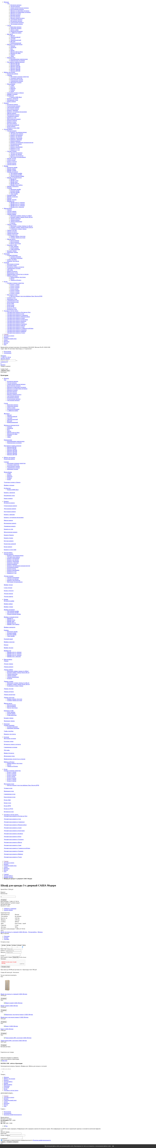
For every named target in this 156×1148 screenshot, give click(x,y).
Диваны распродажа (12, 233)
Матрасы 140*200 (15, 66)
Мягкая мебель (8, 208)
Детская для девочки (16, 154)
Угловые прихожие (15, 256)
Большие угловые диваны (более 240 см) (21, 227)
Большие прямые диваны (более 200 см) (21, 217)
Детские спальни (12, 151)
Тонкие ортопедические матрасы (19, 8)
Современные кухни (13, 300)
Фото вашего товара (6, 957)
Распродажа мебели (12, 73)
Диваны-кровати (11, 212)
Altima (12, 56)
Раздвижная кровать (16, 144)
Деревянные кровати (13, 116)
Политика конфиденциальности (13, 1114)
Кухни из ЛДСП (11, 308)
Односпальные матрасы (17, 22)
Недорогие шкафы (12, 167)
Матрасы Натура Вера (16, 51)
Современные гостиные (13, 268)
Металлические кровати (14, 119)
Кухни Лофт (10, 303)
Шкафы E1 (13, 179)
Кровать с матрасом (12, 98)
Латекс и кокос (14, 29)
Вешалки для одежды (13, 261)
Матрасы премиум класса (17, 18)
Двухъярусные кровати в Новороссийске (18, 316)
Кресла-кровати (14, 242)
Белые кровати (11, 126)
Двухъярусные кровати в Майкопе (16, 331)
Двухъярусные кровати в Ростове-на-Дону (19, 312)
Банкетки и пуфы (12, 245)
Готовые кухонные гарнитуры (15, 283)
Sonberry (12, 54)
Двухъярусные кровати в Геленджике (17, 319)
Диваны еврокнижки (16, 221)
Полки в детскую (12, 161)
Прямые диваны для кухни (17, 236)
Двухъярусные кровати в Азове (16, 327)
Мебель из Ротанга (12, 275)
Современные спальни (16, 81)
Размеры (9, 188)
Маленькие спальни (15, 82)
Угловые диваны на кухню (17, 237)
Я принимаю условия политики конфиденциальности (18, 1140)
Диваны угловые (11, 224)
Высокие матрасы (15, 15)
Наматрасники (11, 57)
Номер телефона (5, 1135)
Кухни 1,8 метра (14, 287)
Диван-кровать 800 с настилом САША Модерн (14, 1040)
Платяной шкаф (11, 195)
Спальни (9, 75)
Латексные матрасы (15, 28)
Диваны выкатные (15, 218)
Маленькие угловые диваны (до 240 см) (21, 226)
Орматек (12, 46)
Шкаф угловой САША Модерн (9, 1005)
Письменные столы (12, 100)
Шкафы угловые (11, 170)
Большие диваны (12, 251)
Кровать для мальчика (16, 135)
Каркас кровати (11, 101)
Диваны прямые (11, 214)
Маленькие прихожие (16, 258)
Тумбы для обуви (12, 259)
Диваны (9, 210)
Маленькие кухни (12, 299)
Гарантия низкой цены (10, 338)
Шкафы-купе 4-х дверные (17, 205)
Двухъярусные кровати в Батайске (16, 321)
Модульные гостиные (13, 264)
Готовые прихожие (12, 255)
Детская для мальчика (16, 152)
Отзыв (3, 955)
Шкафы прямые (11, 169)
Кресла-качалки (14, 240)
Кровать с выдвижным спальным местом (21, 142)
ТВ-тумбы (10, 270)
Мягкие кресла (11, 239)
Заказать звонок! (5, 358)
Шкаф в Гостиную (12, 271)
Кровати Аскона (11, 122)
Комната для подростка (16, 155)
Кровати (6, 103)
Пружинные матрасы (16, 21)
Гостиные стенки (12, 265)
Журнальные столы (12, 272)
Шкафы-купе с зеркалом (17, 207)
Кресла (12, 278)
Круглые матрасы (15, 16)
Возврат (6, 337)
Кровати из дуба (11, 117)
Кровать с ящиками (12, 110)
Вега (11, 49)
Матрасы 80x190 (15, 63)
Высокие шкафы (15, 192)
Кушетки (12, 223)
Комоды (12, 87)
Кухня (5, 281)
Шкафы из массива (12, 196)
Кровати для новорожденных (18, 132)
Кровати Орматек (12, 120)
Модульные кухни (12, 294)
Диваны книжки (15, 220)
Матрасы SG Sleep (15, 53)
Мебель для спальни (9, 72)
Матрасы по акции (15, 13)
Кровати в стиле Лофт (13, 128)
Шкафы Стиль (14, 180)
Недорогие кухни (12, 309)
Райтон (12, 50)
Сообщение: (4, 1138)
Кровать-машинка (15, 141)
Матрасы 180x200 (15, 69)
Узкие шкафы (14, 193)
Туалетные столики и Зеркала (15, 92)
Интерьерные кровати (13, 114)
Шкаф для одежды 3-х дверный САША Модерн (14, 932)
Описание (7, 936)
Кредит (6, 343)
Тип (8, 3)
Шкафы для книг (12, 199)
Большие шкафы (15, 190)
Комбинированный (15, 43)
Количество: (4, 893)
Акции (6, 340)
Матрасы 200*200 (15, 70)
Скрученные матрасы (16, 19)
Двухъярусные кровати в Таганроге (17, 324)
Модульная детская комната (18, 157)
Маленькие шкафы (15, 189)
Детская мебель (8, 129)
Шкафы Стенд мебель (16, 185)
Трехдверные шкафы (16, 174)
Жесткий (12, 41)
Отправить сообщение (12, 1141)
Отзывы (6, 937)
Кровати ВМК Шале (16, 97)
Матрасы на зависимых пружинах (19, 10)
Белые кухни (10, 305)
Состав (9, 25)
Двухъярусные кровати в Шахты (16, 325)
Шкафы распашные (12, 171)
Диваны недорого (12, 231)
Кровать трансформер (16, 147)
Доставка (6, 939)
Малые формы (11, 84)
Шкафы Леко (14, 182)
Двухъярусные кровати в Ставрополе (17, 315)
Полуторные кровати (13, 109)
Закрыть (3, 1141)
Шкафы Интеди (14, 183)
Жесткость (10, 34)
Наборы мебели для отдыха (18, 277)
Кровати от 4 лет (15, 148)
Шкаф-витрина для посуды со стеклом (17, 274)
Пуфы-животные (15, 249)
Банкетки (13, 88)
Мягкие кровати (11, 113)
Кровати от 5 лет (15, 150)
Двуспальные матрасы (16, 24)
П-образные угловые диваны (18, 229)
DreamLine (13, 47)
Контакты (6, 341)
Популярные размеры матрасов (15, 62)
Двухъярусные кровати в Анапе (16, 318)
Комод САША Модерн (7, 1029)
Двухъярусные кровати (16, 133)
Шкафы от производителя (14, 177)
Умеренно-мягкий (15, 37)
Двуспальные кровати (13, 107)
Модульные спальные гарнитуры (19, 76)
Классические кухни (13, 302)
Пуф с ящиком (14, 246)
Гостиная (6, 262)
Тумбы (12, 85)
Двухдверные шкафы (16, 173)
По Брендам (10, 95)
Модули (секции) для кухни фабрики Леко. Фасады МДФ (26, 296)
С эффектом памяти (15, 32)
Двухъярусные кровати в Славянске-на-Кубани (20, 328)
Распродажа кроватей (13, 125)
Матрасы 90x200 (15, 65)
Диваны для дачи (12, 230)
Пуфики (12, 90)
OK (113, 1146)
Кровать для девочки (16, 136)
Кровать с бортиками (16, 138)
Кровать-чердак (14, 145)
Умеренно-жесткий (15, 40)
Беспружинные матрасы (17, 9)
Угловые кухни (11, 297)
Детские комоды (11, 164)
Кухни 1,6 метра (14, 286)
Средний (12, 38)
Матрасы (6, 2)
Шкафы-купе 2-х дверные (17, 202)
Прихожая (7, 253)
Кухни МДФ (10, 306)
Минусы (3, 952)
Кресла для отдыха (15, 243)
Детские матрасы (15, 6)
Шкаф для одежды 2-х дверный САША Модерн (14, 994)
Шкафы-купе (10, 201)
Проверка (3, 959)
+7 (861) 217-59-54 (6, 1069)
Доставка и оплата (9, 335)
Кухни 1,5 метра (14, 291)
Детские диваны (11, 211)
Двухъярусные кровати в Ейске (16, 322)
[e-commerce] (3, 355)
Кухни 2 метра (14, 289)
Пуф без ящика (14, 248)
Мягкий (12, 35)
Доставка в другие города (11, 311)
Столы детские (11, 160)
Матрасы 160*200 (15, 68)
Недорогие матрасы (15, 5)
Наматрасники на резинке (17, 60)
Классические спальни (16, 79)
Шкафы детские (11, 158)
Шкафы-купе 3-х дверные (17, 204)
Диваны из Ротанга (15, 280)
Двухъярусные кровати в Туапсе (16, 332)
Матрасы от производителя (14, 44)
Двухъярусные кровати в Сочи (15, 313)
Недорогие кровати (12, 104)
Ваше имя (4, 949)
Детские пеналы (11, 163)
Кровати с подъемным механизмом (17, 111)
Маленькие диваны (12, 252)
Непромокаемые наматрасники (19, 59)
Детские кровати (11, 130)
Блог (5, 344)
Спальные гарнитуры (16, 78)
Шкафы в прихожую (13, 186)
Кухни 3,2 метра (14, 293)
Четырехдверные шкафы (17, 176)
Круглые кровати (12, 123)
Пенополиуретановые (16, 31)
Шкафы (6, 166)
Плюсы (3, 950)
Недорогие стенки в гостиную (15, 267)
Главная (6, 334)
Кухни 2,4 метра (14, 290)
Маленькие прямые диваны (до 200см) (21, 215)
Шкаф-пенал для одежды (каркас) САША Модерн (14, 1017)
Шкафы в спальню (12, 94)
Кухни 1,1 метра (14, 284)
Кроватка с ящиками (16, 139)
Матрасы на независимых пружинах (20, 12)
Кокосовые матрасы (15, 27)
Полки (12, 91)
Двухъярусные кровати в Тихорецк (17, 330)
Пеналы (9, 198)
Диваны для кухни (12, 234)
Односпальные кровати (13, 106)
